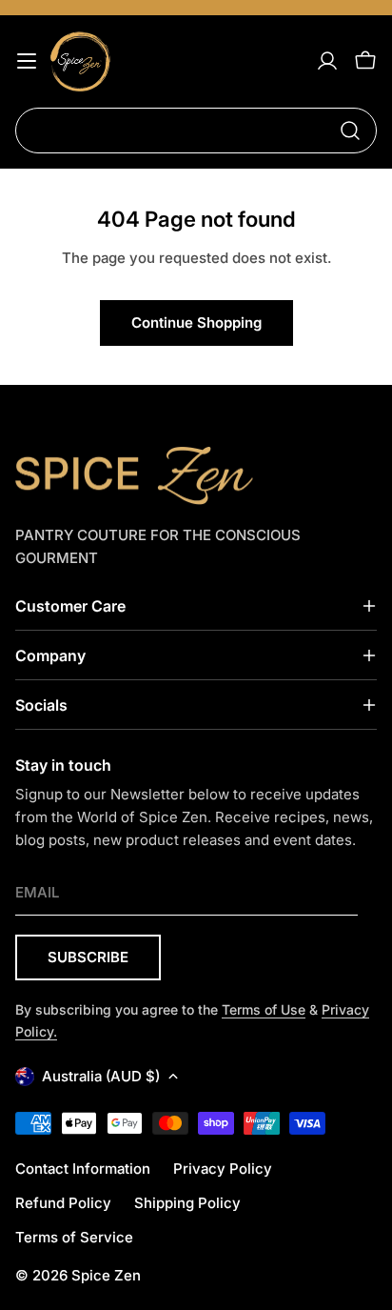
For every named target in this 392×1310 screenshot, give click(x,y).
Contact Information (82, 1168)
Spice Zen (106, 1275)
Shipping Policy (187, 1203)
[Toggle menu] (26, 61)
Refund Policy (63, 1203)
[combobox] (196, 130)
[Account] (327, 61)
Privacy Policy (222, 1168)
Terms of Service (74, 1237)
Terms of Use (263, 1009)
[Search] (350, 130)
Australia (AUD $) (101, 1076)
